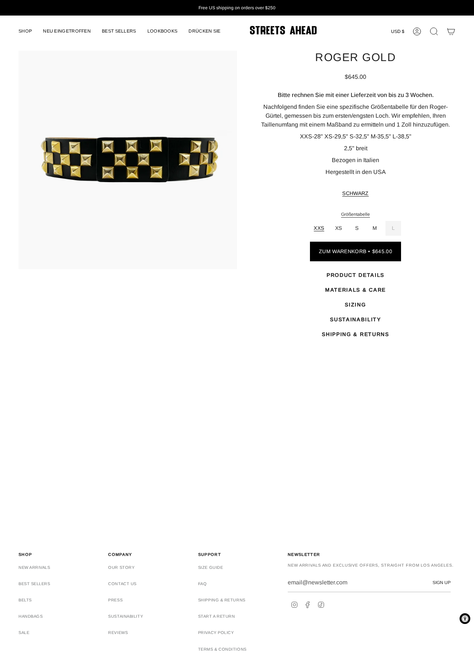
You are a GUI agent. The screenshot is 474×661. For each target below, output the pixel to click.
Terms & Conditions (222, 649)
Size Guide (210, 567)
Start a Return (216, 616)
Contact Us (122, 583)
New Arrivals (34, 567)
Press (115, 600)
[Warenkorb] (451, 31)
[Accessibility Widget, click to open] (465, 618)
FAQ (202, 583)
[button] (25, 31)
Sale (24, 632)
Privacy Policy (216, 632)
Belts (25, 600)
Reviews (118, 632)
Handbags (31, 616)
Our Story (121, 567)
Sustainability (125, 616)
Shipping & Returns (222, 600)
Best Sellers (34, 583)
